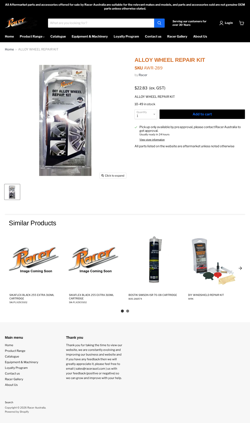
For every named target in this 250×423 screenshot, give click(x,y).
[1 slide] (122, 311)
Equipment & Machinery (90, 36)
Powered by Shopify (17, 411)
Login (229, 23)
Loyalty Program (126, 36)
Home (9, 36)
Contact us (153, 36)
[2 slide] (127, 311)
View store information (152, 139)
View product (35, 286)
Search (9, 402)
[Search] (159, 23)
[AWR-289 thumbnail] (12, 192)
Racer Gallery (177, 36)
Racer (143, 75)
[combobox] (101, 23)
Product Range (31, 36)
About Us (200, 36)
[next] (240, 268)
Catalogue (58, 36)
